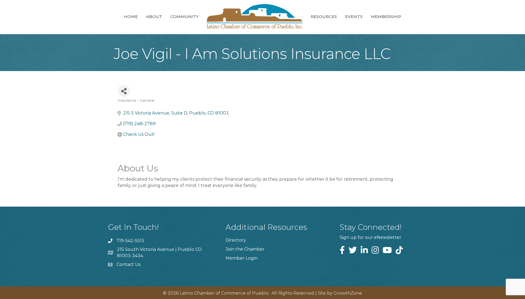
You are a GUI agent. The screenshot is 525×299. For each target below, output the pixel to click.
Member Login (242, 258)
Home (131, 16)
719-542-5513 (130, 240)
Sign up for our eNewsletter (370, 237)
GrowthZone (348, 293)
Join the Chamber (245, 249)
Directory (236, 240)
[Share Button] (124, 91)
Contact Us (128, 264)
